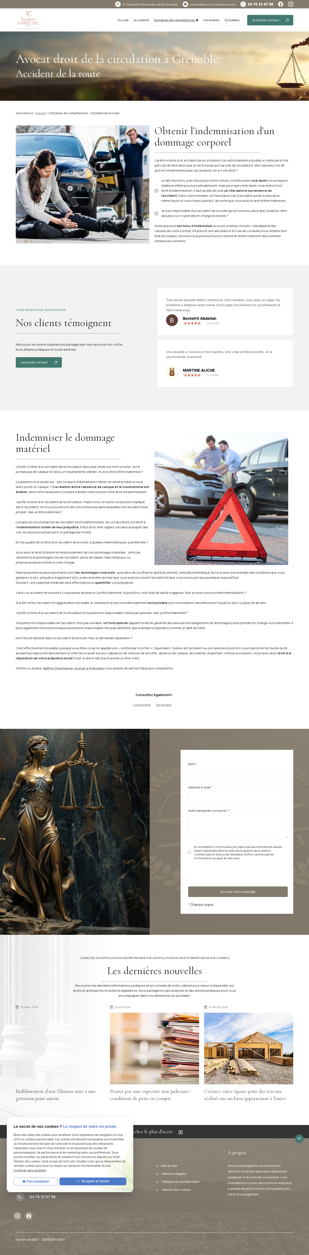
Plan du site (169, 1166)
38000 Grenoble (150, 4)
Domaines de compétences (174, 20)
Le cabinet (141, 20)
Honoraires (211, 20)
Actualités (232, 20)
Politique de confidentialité (180, 1182)
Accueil (123, 20)
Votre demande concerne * (209, 810)
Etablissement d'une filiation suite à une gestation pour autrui (56, 1095)
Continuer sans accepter (30, 1170)
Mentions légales (173, 1174)
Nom (192, 764)
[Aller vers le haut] (299, 1138)
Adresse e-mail (200, 787)
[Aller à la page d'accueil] (28, 20)
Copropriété (142, 705)
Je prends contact (266, 20)
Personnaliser (37, 1181)
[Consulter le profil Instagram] (290, 4)
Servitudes (164, 705)
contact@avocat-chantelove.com (212, 4)
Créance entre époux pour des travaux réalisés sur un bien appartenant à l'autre (245, 1095)
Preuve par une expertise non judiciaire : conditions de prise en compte (150, 1095)
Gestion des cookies (176, 1190)
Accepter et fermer (95, 1181)
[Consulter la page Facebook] (280, 4)
